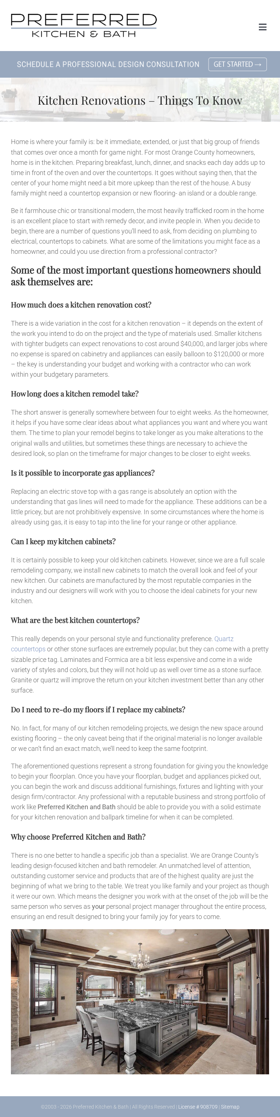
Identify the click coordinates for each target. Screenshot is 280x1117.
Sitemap (230, 1107)
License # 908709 (198, 1107)
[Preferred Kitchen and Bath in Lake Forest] (84, 17)
